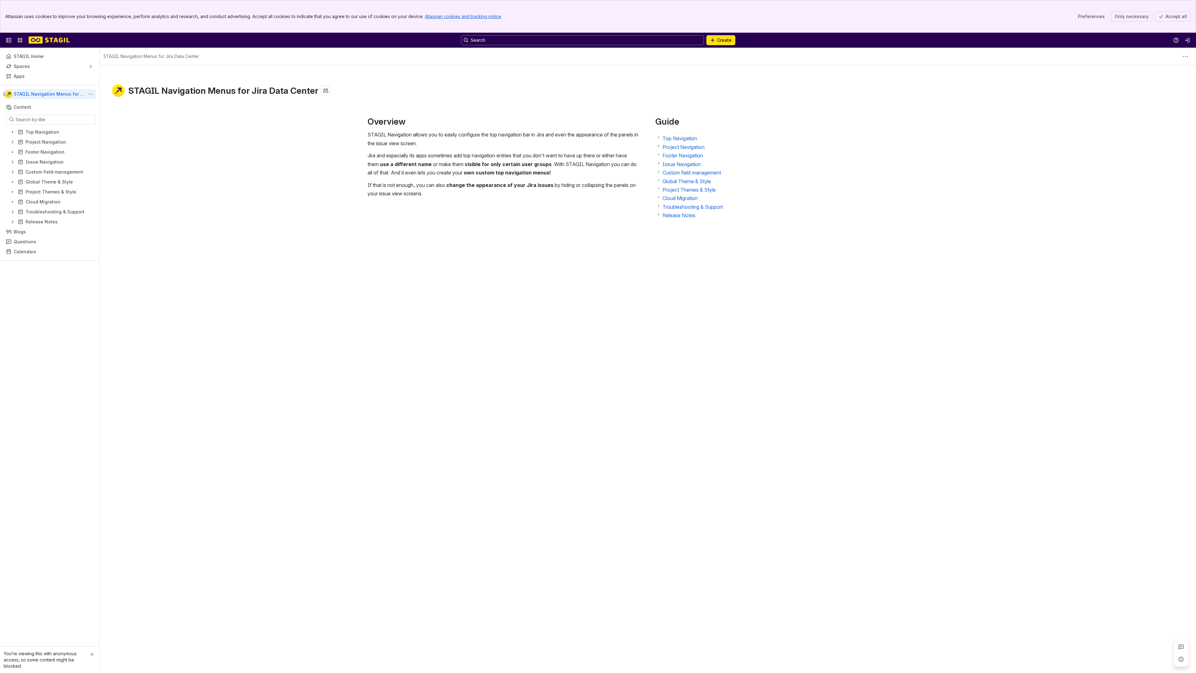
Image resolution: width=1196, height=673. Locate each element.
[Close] (92, 654)
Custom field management (691, 172)
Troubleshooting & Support (692, 207)
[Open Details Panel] (1181, 659)
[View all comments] (1181, 647)
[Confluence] (49, 40)
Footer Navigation (682, 155)
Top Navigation (679, 138)
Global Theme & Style (686, 181)
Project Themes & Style (689, 190)
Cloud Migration (680, 198)
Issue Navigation (681, 164)
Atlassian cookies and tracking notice (463, 16)
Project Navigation (683, 147)
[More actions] (90, 94)
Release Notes (678, 215)
